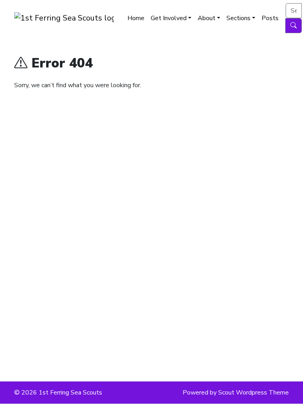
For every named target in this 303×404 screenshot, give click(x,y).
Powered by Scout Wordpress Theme (236, 392)
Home (135, 18)
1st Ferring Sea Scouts (70, 392)
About (206, 18)
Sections (238, 18)
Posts (270, 18)
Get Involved (169, 18)
